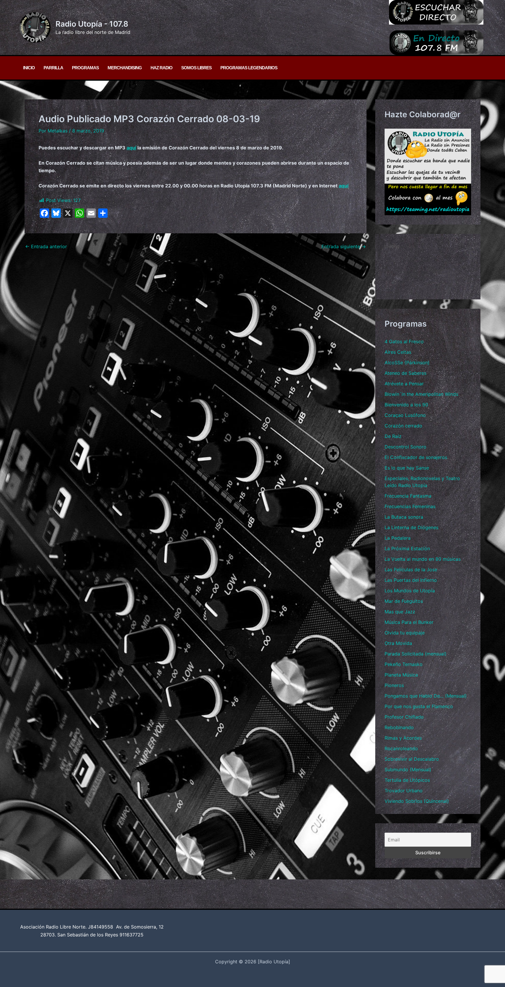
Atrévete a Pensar (404, 383)
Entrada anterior (46, 246)
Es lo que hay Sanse (407, 468)
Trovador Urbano (404, 790)
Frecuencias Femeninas (410, 506)
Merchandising (125, 67)
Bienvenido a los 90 (406, 405)
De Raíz (393, 436)
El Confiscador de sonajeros (416, 457)
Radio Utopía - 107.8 (92, 23)
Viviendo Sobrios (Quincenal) (417, 801)
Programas (85, 67)
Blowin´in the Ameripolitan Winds (421, 394)
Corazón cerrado (403, 426)
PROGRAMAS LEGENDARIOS (248, 67)
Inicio (29, 67)
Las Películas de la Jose (411, 569)
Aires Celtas (398, 352)
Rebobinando (399, 727)
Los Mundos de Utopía (410, 590)
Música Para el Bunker (409, 622)
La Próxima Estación (407, 548)
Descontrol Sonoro (405, 447)
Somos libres (196, 67)
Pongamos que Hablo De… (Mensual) (426, 696)
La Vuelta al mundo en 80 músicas (423, 559)
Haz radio (161, 67)
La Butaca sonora (404, 517)
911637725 (131, 935)
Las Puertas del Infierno (411, 580)
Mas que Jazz (400, 612)
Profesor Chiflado (404, 717)
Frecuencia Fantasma (408, 496)
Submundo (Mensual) (408, 769)
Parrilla (53, 67)
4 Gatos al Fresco (404, 341)
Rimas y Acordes (403, 738)
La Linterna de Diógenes (411, 527)
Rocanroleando (401, 748)
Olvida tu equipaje (405, 633)
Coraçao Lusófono (405, 415)
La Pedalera (398, 538)
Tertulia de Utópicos (407, 780)
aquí (131, 148)
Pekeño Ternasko (404, 664)
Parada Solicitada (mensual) (416, 654)
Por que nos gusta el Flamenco (419, 706)
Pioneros (394, 685)
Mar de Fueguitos (404, 601)
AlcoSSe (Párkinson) (407, 362)
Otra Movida (398, 643)
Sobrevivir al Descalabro (412, 759)
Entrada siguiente (343, 246)
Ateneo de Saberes (405, 373)
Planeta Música (401, 675)
